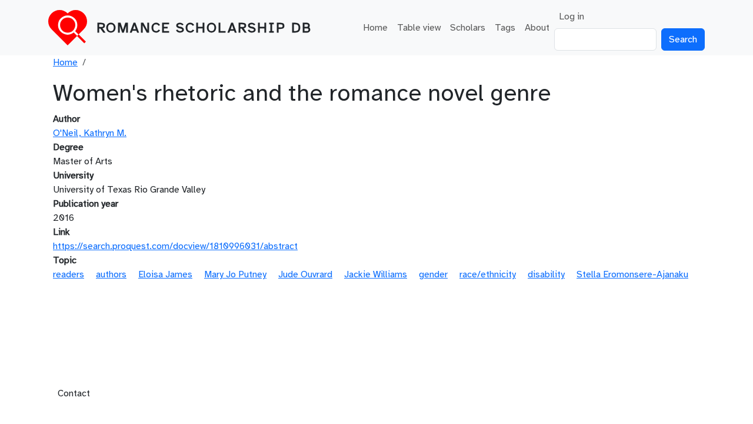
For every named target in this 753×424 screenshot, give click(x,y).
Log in (571, 16)
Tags (505, 28)
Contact (74, 393)
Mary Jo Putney (235, 274)
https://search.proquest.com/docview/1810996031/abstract (175, 246)
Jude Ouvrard (305, 274)
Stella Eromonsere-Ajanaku (632, 274)
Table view (419, 28)
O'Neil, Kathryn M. (89, 133)
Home (375, 28)
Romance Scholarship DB (204, 28)
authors (111, 274)
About (537, 28)
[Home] (72, 27)
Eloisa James (165, 274)
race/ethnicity (487, 274)
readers (68, 274)
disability (546, 274)
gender (433, 274)
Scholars (467, 28)
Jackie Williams (375, 274)
